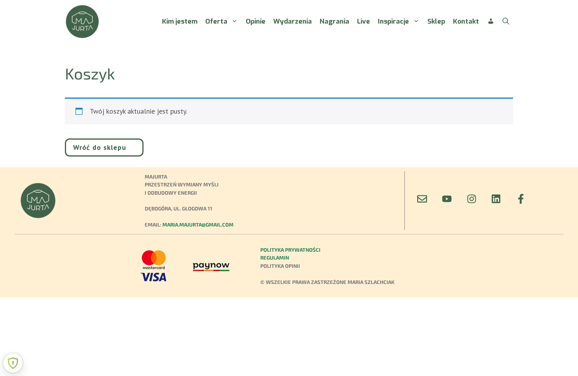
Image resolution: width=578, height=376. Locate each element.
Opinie (255, 21)
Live (363, 21)
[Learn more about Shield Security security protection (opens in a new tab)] (13, 363)
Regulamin (274, 257)
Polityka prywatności (290, 250)
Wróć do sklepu (99, 147)
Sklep (436, 21)
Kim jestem (179, 21)
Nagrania (334, 21)
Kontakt (466, 21)
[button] (506, 21)
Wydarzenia (292, 21)
